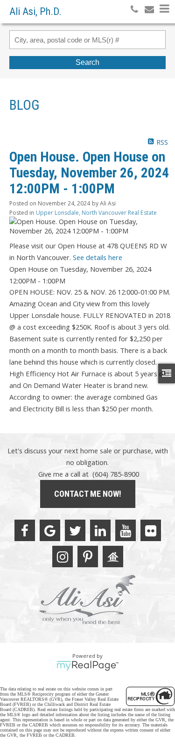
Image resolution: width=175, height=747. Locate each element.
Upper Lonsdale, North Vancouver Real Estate (96, 213)
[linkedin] (100, 530)
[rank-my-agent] (113, 556)
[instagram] (62, 556)
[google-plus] (50, 530)
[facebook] (24, 530)
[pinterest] (87, 556)
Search (87, 62)
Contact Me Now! (87, 494)
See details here (97, 257)
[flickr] (150, 530)
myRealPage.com (87, 665)
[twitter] (75, 530)
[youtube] (125, 530)
